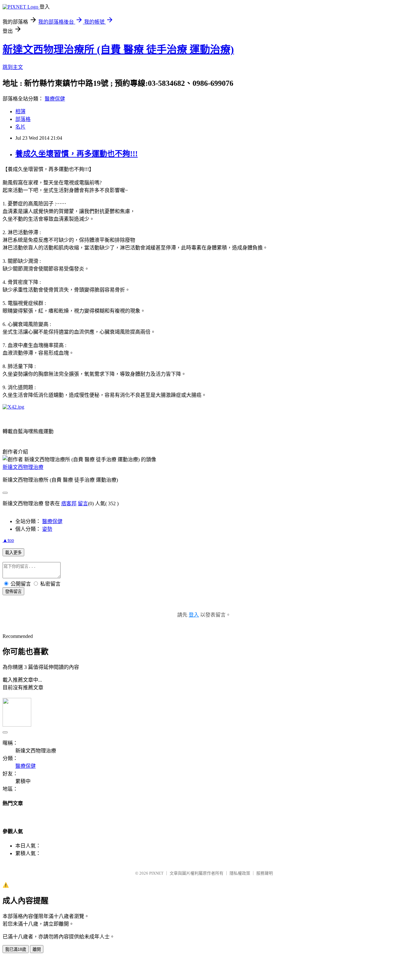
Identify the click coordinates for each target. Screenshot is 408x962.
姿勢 (47, 529)
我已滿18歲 (15, 949)
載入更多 (13, 552)
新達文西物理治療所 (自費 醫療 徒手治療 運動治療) (118, 49)
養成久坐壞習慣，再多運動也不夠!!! (76, 154)
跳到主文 (13, 67)
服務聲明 (264, 873)
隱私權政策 (239, 873)
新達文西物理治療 (23, 467)
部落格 (23, 119)
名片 (20, 127)
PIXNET (156, 873)
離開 (37, 949)
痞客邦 (68, 503)
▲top (8, 540)
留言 (83, 503)
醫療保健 (55, 98)
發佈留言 (13, 591)
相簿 (20, 111)
